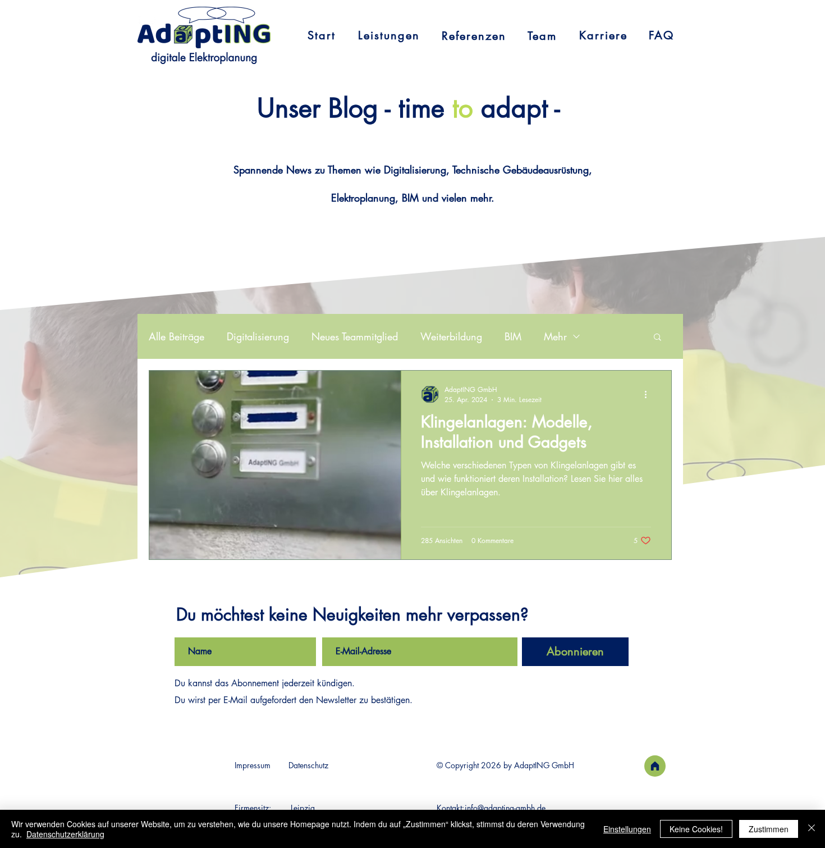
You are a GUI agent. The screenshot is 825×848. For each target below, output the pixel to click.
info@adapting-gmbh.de (505, 808)
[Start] (655, 766)
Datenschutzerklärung (65, 834)
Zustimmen (769, 829)
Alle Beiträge (176, 336)
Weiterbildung (451, 336)
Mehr (555, 336)
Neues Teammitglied (354, 336)
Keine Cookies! (696, 829)
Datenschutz (308, 765)
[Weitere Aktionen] (649, 394)
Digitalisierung (258, 336)
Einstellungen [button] (627, 829)
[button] (657, 338)
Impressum (253, 765)
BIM (513, 336)
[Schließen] (811, 829)
